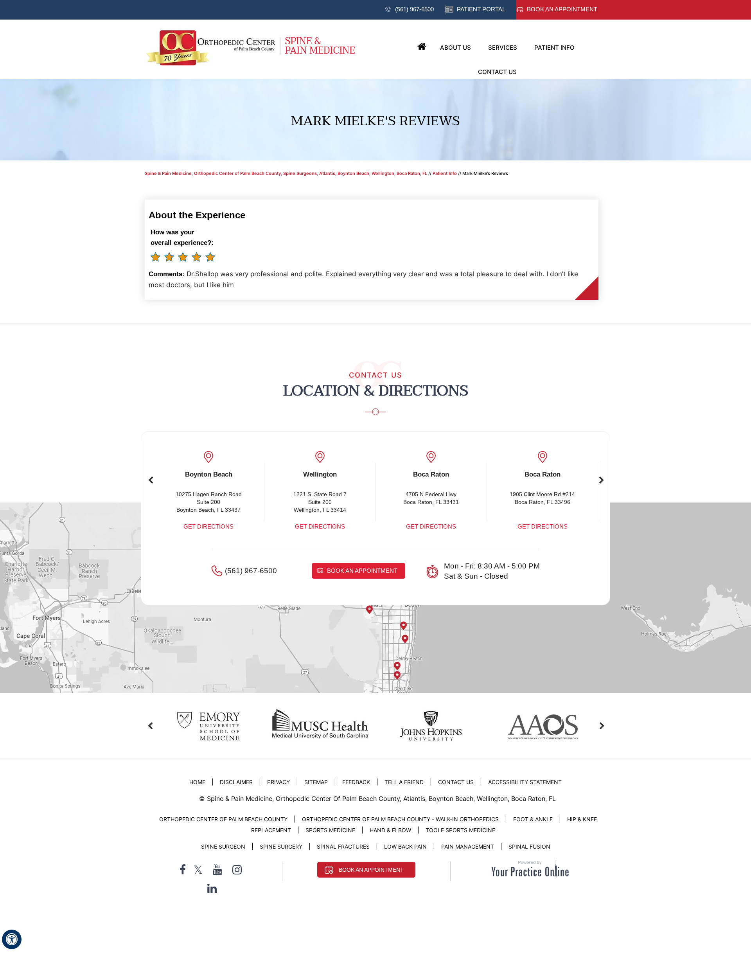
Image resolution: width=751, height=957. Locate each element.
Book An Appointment (371, 870)
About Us (455, 47)
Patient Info (554, 47)
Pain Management (467, 846)
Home (421, 47)
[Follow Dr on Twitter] (198, 870)
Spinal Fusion (529, 846)
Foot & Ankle (533, 819)
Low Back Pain (405, 846)
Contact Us (497, 72)
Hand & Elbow (390, 830)
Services (502, 47)
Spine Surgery (281, 846)
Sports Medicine (330, 830)
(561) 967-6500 (414, 9)
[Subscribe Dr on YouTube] (217, 870)
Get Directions (208, 526)
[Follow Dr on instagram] (237, 870)
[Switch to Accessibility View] (12, 939)
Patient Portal (481, 9)
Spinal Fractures (343, 846)
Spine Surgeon (223, 846)
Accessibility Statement (525, 782)
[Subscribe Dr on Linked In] (212, 888)
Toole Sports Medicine (460, 830)
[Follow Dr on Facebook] (183, 870)
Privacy (278, 782)
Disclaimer (237, 782)
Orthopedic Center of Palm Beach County (223, 819)
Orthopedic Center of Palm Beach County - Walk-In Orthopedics (400, 819)
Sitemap (316, 782)
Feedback (356, 782)
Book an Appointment (562, 9)
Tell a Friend (404, 782)
